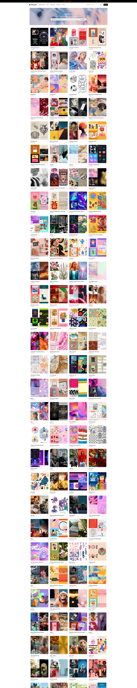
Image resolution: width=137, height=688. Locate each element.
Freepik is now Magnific (68, 1)
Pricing (63, 4)
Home (66, 11)
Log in (101, 4)
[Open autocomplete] (52, 19)
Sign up (105, 4)
